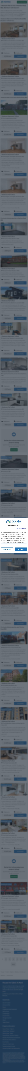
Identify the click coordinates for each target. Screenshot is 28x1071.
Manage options (7, 549)
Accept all (20, 549)
